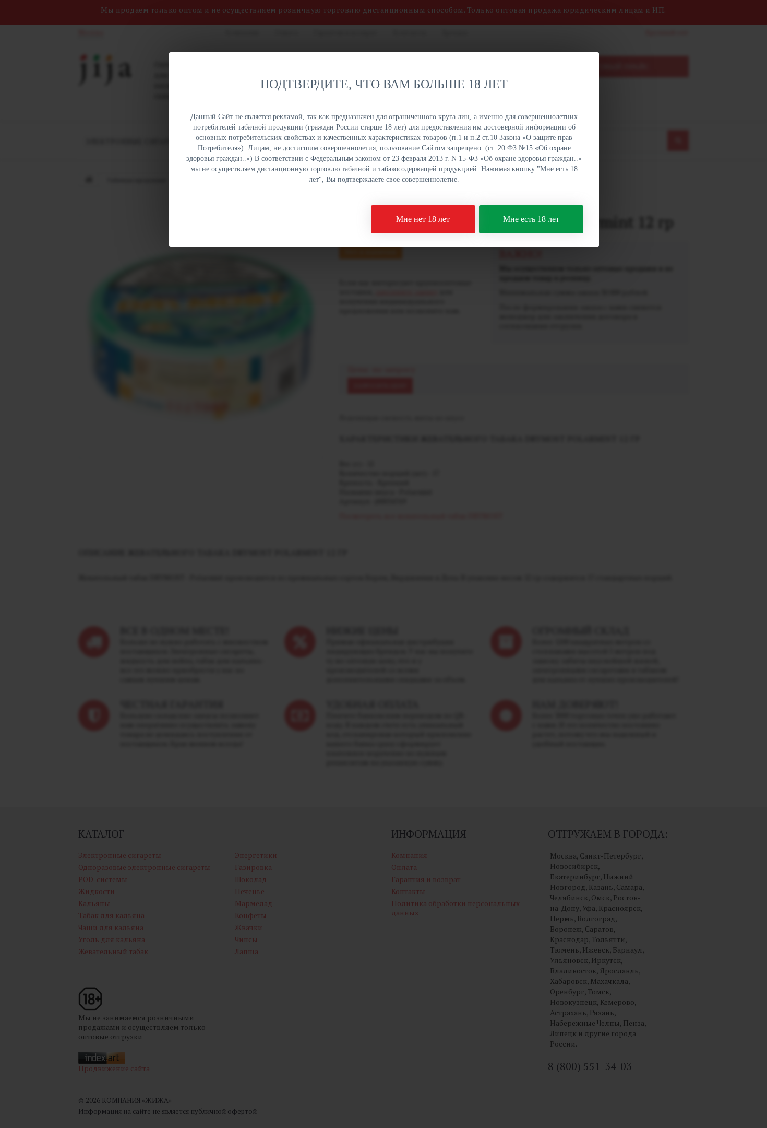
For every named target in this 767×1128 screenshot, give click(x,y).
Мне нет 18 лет (423, 219)
